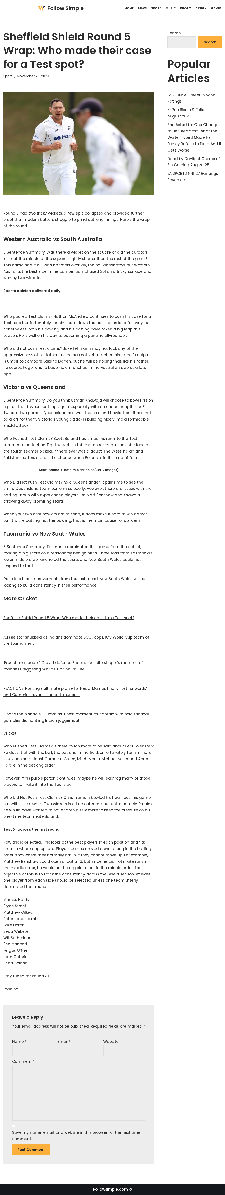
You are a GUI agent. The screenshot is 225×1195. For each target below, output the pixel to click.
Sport (156, 8)
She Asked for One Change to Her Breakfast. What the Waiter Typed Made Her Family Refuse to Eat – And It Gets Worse (194, 137)
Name (19, 1041)
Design (201, 8)
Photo (185, 8)
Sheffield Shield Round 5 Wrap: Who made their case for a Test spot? (68, 618)
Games (216, 8)
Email (64, 1041)
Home (129, 8)
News (142, 8)
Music (171, 8)
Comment (23, 1061)
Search (174, 33)
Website (111, 1041)
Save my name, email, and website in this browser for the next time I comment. (77, 1135)
